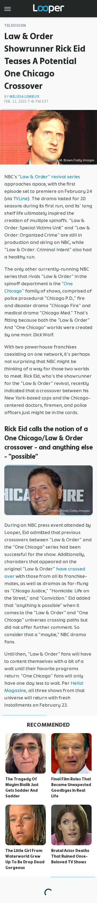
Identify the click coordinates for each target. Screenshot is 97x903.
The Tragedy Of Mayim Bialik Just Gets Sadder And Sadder (22, 787)
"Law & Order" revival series (49, 176)
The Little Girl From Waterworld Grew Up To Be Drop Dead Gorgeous (24, 859)
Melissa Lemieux (24, 96)
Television (15, 25)
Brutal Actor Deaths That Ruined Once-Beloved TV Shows (70, 856)
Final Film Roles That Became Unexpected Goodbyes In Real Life (71, 787)
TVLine (20, 198)
